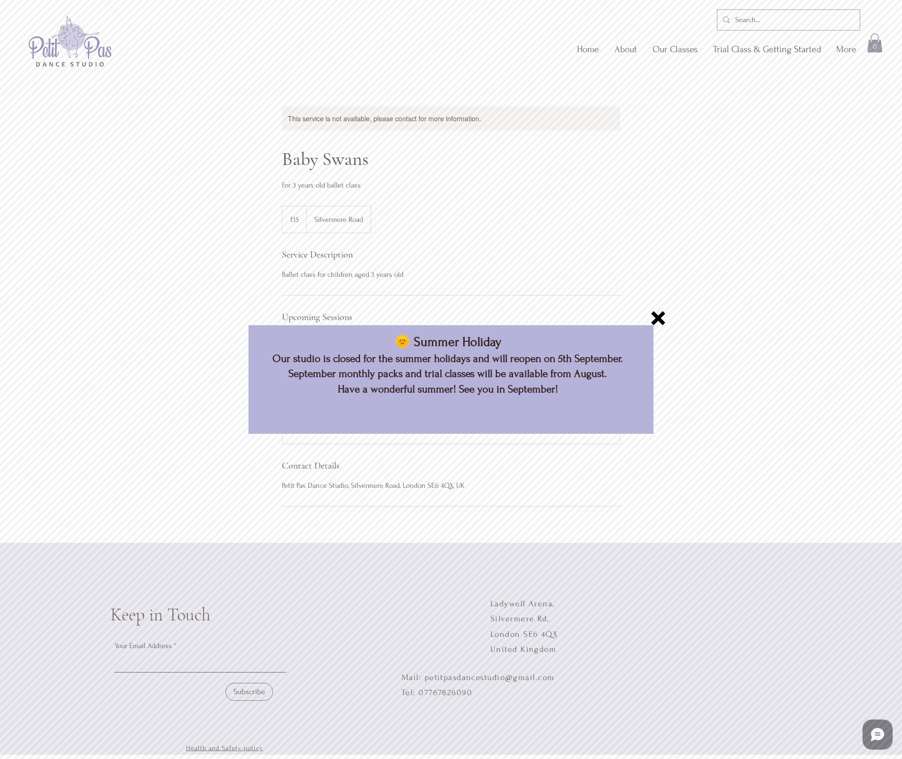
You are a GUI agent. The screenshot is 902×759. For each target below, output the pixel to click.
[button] (658, 318)
